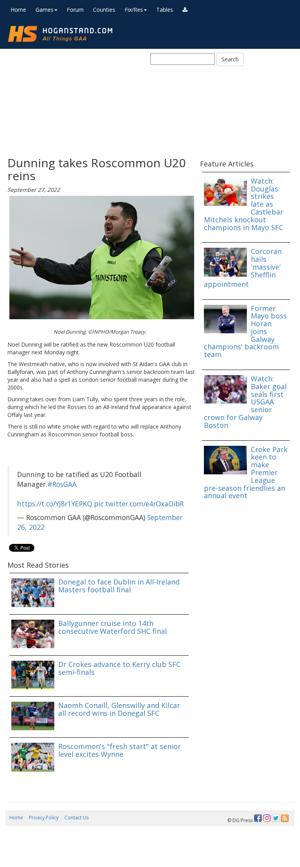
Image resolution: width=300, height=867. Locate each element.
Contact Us (76, 817)
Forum (75, 9)
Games (45, 9)
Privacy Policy (44, 817)
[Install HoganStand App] (185, 10)
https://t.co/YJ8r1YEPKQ (54, 503)
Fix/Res (134, 9)
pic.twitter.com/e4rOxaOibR (139, 503)
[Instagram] (267, 818)
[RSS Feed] (285, 818)
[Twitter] (276, 818)
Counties (104, 9)
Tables (164, 9)
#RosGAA (62, 484)
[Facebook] (258, 818)
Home (18, 9)
